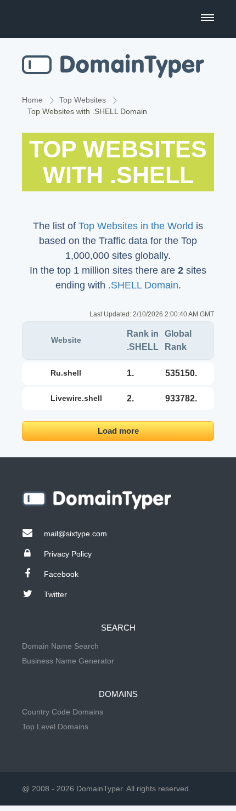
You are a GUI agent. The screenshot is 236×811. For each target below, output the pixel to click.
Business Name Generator (68, 660)
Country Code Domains (62, 711)
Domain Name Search (60, 646)
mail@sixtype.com (75, 533)
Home (32, 99)
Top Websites (82, 99)
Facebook (61, 574)
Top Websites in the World (135, 225)
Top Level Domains (55, 726)
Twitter (55, 594)
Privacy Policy (68, 553)
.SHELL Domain (143, 285)
